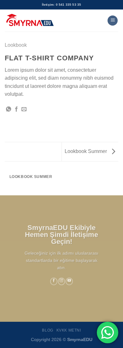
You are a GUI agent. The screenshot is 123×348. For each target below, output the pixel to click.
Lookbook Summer (86, 151)
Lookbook (16, 45)
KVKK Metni (68, 330)
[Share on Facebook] (16, 109)
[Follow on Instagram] (61, 281)
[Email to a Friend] (23, 109)
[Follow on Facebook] (53, 281)
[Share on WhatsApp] (8, 109)
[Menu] (113, 20)
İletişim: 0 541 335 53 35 (61, 4)
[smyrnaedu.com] (30, 20)
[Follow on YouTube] (69, 281)
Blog (47, 330)
